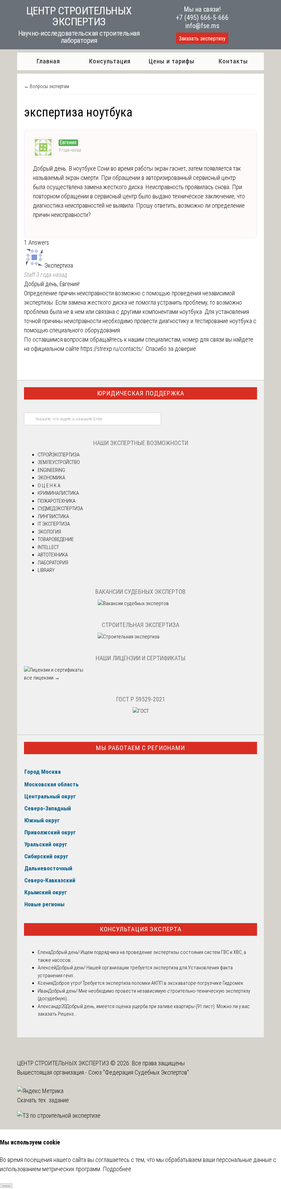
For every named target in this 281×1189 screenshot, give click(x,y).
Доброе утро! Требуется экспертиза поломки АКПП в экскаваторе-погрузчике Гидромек (148, 983)
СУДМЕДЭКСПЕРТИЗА (60, 508)
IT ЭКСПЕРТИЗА (54, 524)
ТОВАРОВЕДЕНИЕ (56, 539)
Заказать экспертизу (202, 38)
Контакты (233, 61)
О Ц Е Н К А (49, 485)
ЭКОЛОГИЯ (49, 532)
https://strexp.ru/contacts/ (112, 348)
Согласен (6, 1186)
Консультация (110, 61)
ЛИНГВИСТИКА (53, 516)
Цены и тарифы (171, 61)
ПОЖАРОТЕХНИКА (56, 501)
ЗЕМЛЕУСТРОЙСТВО (59, 462)
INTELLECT (48, 547)
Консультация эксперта (141, 929)
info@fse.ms (202, 26)
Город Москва (42, 771)
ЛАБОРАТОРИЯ (53, 563)
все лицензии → (42, 678)
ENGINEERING (51, 470)
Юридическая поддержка (140, 393)
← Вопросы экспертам (46, 86)
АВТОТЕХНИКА (53, 555)
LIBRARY (46, 570)
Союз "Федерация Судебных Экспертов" (138, 1072)
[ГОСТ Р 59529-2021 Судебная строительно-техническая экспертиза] (141, 711)
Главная (48, 61)
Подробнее (117, 1169)
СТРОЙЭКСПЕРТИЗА (59, 455)
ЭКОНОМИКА (51, 478)
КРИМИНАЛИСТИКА (58, 493)
